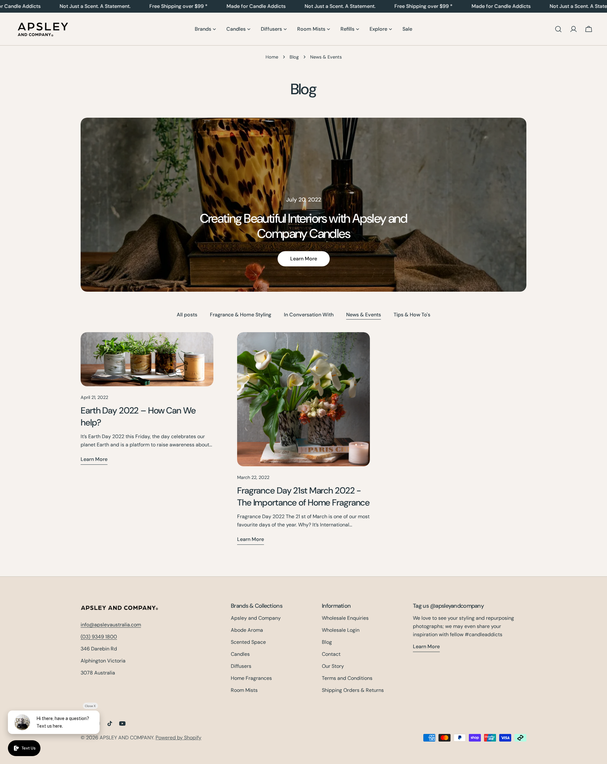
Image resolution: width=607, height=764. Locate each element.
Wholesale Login (340, 630)
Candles (240, 654)
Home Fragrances (251, 678)
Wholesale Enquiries (345, 618)
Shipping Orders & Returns (353, 690)
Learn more (303, 258)
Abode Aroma (247, 630)
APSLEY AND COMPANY (126, 737)
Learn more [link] (426, 646)
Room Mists (244, 690)
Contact (331, 654)
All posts (187, 314)
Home (272, 57)
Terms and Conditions (347, 678)
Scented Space (248, 642)
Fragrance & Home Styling (240, 314)
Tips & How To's (412, 314)
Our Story (333, 666)
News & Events (363, 314)
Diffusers (241, 666)
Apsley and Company (256, 618)
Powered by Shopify (178, 737)
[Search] (558, 29)
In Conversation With (309, 314)
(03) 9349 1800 (99, 636)
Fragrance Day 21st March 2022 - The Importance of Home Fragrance (303, 496)
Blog (294, 57)
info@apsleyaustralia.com (111, 624)
